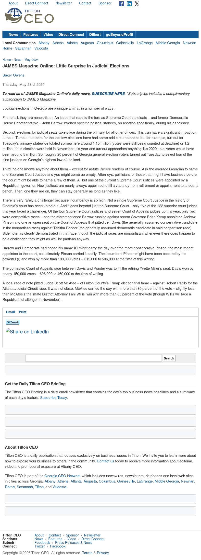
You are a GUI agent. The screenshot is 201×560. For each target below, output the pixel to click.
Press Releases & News (73, 542)
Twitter (40, 546)
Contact (85, 2)
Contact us (105, 460)
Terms (87, 552)
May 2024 (31, 59)
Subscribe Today (53, 397)
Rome (7, 48)
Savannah (23, 48)
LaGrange (145, 42)
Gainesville (125, 42)
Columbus (105, 42)
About (13, 2)
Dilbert (95, 34)
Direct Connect (36, 2)
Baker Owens (13, 74)
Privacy (103, 552)
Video (48, 34)
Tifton (39, 486)
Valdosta (41, 48)
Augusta (87, 42)
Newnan (189, 42)
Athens (58, 42)
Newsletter (63, 2)
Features (30, 34)
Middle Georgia (168, 42)
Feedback (42, 542)
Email (10, 311)
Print (22, 311)
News (13, 34)
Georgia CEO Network (62, 475)
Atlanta (72, 42)
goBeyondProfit (119, 34)
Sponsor (105, 2)
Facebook (57, 546)
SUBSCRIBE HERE (108, 93)
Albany (44, 42)
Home (6, 59)
